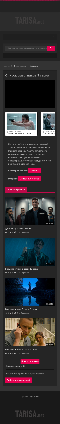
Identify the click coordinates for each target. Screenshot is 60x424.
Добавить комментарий (18, 380)
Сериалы (34, 170)
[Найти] (51, 48)
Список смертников (29, 178)
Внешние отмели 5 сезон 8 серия (21, 349)
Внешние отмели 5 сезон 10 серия (21, 269)
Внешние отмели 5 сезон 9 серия (21, 309)
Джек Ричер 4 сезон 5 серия (18, 228)
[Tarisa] (30, 20)
